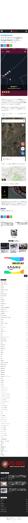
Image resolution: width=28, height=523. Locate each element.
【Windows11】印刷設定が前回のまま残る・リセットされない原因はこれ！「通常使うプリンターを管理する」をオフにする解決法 (17, 483)
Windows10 (3, 368)
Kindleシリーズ (3, 331)
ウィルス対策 (3, 399)
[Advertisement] (14, 15)
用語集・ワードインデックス (11, 519)
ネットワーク (3, 431)
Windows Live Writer (4, 362)
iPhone (2, 319)
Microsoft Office (4, 340)
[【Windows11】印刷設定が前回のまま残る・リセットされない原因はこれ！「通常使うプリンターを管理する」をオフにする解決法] (4, 483)
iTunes (2, 329)
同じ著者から (16, 240)
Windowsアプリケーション (6, 376)
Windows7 (2, 372)
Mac (1, 335)
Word (2, 378)
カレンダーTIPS (4, 405)
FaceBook (2, 299)
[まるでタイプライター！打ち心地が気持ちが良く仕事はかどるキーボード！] (23, 246)
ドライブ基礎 (3, 429)
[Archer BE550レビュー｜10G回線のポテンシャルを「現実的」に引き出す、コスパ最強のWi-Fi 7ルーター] (5, 246)
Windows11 (3, 370)
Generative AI (3, 303)
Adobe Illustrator (4, 282)
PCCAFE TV (3, 344)
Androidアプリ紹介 (4, 289)
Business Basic (4, 295)
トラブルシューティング (5, 423)
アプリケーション (4, 388)
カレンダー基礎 (4, 407)
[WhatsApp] (11, 45)
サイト (2, 413)
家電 (1, 445)
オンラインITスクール (5, 401)
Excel (2, 297)
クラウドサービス (4, 409)
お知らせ (2, 382)
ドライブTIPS (3, 427)
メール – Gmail (3, 435)
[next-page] (14, 255)
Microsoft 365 (3, 338)
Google (2, 305)
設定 (1, 452)
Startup (2, 352)
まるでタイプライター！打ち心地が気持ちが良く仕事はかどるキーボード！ (23, 251)
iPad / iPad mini (4, 315)
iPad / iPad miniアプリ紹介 (6, 317)
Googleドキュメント (4, 311)
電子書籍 (2, 454)
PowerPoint (3, 348)
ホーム (2, 34)
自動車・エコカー (4, 450)
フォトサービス (4, 433)
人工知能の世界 (4, 439)
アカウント (3, 386)
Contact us (19, 519)
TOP (11, 35)
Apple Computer (4, 293)
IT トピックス (3, 327)
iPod (1, 325)
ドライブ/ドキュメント (5, 425)
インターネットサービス (5, 393)
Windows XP (3, 366)
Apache (2, 291)
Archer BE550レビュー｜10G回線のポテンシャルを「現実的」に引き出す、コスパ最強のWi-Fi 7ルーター (5, 251)
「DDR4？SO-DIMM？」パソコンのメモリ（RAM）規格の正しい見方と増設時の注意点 (14, 251)
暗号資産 (2, 448)
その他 (2, 384)
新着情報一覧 (3, 447)
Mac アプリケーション (5, 337)
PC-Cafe (3, 42)
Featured (2, 301)
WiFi (1, 358)
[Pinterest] (8, 45)
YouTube (2, 380)
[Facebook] (2, 45)
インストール (3, 392)
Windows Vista (3, 364)
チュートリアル (4, 421)
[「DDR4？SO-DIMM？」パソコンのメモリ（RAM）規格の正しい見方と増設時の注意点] (14, 246)
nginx (2, 342)
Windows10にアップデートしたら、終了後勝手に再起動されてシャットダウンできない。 (7, 224)
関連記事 (11, 240)
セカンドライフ (4, 419)
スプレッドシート (4, 417)
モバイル (2, 437)
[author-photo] (14, 233)
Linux (2, 333)
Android (2, 285)
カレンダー (3, 403)
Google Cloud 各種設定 (5, 307)
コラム (2, 411)
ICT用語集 (3, 313)
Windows (2, 360)
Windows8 (2, 374)
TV (1, 356)
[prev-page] (13, 255)
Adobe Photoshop (4, 283)
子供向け (2, 443)
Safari (2, 350)
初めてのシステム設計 (5, 441)
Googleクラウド (6, 34)
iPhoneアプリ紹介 (4, 323)
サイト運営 (3, 415)
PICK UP (8, 35)
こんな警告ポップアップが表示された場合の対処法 (21, 223)
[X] (5, 45)
